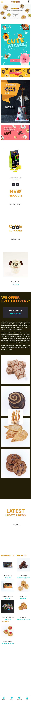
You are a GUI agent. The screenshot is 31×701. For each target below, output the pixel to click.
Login (27, 699)
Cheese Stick (7, 662)
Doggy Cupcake (15, 282)
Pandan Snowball (7, 611)
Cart (11, 699)
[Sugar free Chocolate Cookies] (7, 672)
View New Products (15, 204)
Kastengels (23, 596)
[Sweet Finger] (23, 564)
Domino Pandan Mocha (15, 177)
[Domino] (23, 606)
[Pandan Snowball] (7, 601)
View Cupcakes (15, 239)
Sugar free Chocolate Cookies (7, 684)
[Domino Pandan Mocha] (7, 562)
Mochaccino (8, 641)
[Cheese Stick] (7, 651)
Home (3, 699)
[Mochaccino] (7, 630)
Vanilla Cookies (8, 590)
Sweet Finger (23, 575)
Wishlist (19, 699)
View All (15, 524)
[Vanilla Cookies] (7, 580)
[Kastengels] (23, 585)
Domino (23, 617)
